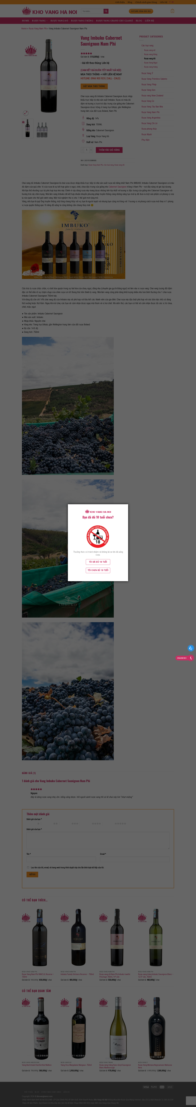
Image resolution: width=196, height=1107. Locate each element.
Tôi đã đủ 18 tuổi (98, 562)
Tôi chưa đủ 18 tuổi (98, 570)
